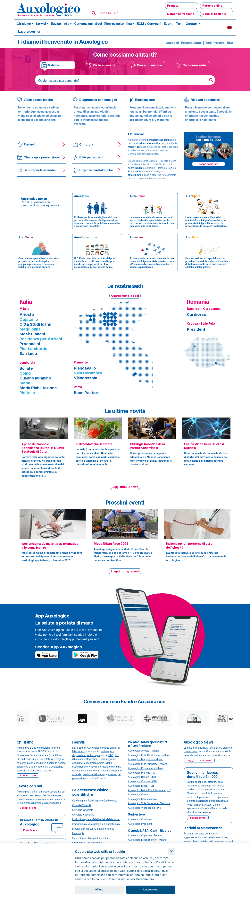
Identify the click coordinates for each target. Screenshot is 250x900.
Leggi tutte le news (125, 487)
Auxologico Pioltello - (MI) (142, 772)
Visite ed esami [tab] (104, 65)
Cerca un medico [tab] (149, 65)
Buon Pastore (87, 392)
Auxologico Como (138, 794)
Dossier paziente (214, 13)
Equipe (56, 24)
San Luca (28, 353)
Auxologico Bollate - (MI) (142, 777)
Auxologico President (140, 823)
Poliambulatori (191, 43)
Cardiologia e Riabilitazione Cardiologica (94, 800)
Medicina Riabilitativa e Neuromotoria (93, 828)
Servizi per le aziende (39, 170)
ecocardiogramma (94, 763)
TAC (110, 755)
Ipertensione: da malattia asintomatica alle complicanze (49, 545)
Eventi (168, 24)
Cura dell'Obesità (81, 805)
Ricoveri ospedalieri (205, 99)
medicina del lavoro (93, 774)
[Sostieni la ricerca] (208, 150)
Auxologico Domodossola (142, 799)
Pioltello (27, 392)
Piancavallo (85, 368)
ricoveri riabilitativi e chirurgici (89, 770)
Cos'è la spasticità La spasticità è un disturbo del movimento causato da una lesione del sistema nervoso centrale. (206, 458)
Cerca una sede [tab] (194, 65)
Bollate (26, 368)
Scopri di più (28, 775)
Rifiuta (99, 889)
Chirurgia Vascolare (83, 814)
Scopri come (197, 817)
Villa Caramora (88, 373)
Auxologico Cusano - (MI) (142, 781)
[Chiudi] (171, 851)
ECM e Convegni (149, 24)
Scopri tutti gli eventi (125, 571)
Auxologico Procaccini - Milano (145, 768)
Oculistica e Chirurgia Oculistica (90, 838)
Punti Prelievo (214, 43)
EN (229, 27)
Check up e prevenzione (42, 157)
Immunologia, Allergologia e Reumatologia (96, 824)
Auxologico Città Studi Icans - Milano (149, 755)
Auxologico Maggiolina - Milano (145, 759)
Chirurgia (86, 144)
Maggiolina (30, 329)
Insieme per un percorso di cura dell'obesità (189, 545)
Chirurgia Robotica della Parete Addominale (147, 446)
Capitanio (29, 319)
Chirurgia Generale (82, 810)
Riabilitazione (145, 99)
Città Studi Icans (35, 324)
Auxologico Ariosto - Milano (143, 750)
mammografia (107, 759)
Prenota (173, 5)
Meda (25, 383)
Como (25, 373)
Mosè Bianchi (32, 334)
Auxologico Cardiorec (140, 819)
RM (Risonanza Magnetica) (95, 757)
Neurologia (78, 833)
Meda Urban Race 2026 (111, 544)
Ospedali (172, 43)
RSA (230, 43)
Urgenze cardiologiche (96, 170)
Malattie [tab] (53, 65)
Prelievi (29, 144)
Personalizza (145, 879)
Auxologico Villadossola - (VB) (145, 807)
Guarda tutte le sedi (125, 295)
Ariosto (27, 314)
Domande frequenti (181, 13)
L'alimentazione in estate (94, 444)
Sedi (98, 24)
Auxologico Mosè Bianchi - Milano (147, 839)
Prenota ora (30, 830)
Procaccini (30, 343)
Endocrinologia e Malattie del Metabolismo (96, 819)
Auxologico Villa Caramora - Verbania (149, 803)
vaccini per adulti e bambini (104, 766)
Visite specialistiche (38, 99)
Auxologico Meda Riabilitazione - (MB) (149, 790)
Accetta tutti (150, 889)
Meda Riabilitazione (38, 388)
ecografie (77, 763)
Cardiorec (196, 314)
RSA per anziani (91, 157)
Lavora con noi (29, 31)
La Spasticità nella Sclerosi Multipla (204, 446)
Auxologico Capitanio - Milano (145, 835)
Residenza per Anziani (41, 339)
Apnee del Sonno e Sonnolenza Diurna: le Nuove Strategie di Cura (42, 447)
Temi (179, 24)
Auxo (81, 196)
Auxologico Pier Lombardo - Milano (147, 764)
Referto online (212, 5)
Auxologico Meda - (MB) (141, 785)
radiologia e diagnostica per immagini (93, 753)
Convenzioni (83, 24)
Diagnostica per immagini (98, 99)
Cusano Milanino (35, 378)
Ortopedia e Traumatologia (87, 842)
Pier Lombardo (33, 348)
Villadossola (85, 378)
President (196, 329)
